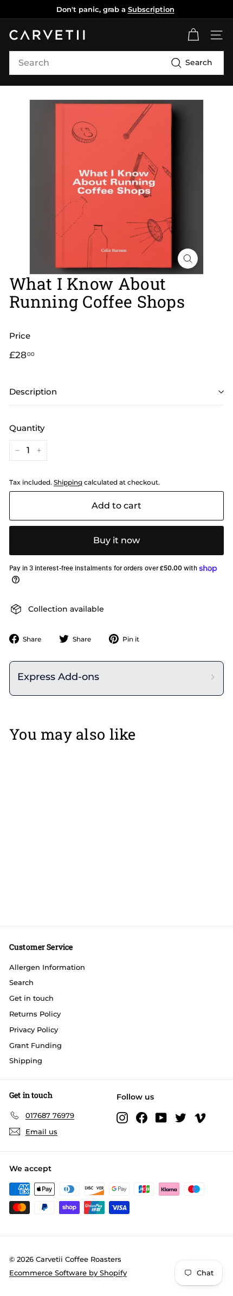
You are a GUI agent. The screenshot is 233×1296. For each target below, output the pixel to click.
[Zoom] (188, 259)
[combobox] (116, 63)
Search (21, 982)
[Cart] (193, 35)
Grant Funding (35, 1045)
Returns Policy (35, 1013)
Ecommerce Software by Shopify (68, 1272)
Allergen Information (47, 967)
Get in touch (31, 998)
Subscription (151, 9)
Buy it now (116, 540)
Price (19, 336)
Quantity (26, 428)
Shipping (68, 482)
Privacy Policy (33, 1029)
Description (33, 391)
